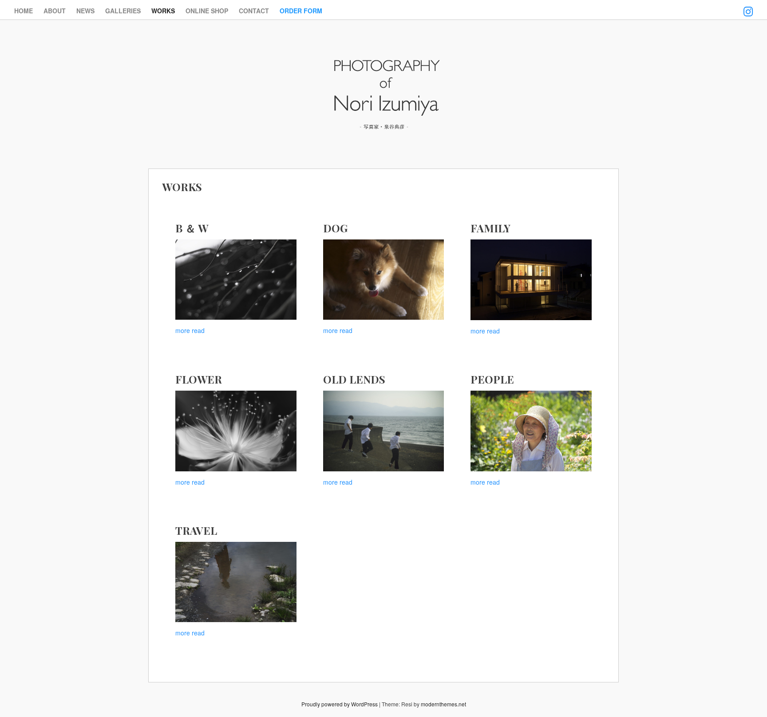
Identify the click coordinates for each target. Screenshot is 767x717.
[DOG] (383, 279)
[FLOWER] (236, 431)
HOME (23, 10)
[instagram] (748, 6)
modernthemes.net (443, 704)
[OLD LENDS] (383, 431)
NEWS (85, 10)
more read (190, 330)
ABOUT (54, 10)
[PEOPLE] (531, 431)
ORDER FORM (301, 10)
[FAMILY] (531, 279)
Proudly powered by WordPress (339, 704)
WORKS (163, 10)
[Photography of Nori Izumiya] (383, 130)
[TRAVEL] (236, 582)
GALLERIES (123, 10)
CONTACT (254, 10)
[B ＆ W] (236, 279)
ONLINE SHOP (207, 10)
